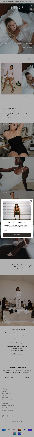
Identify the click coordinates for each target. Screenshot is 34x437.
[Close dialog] (31, 201)
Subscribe (17, 234)
